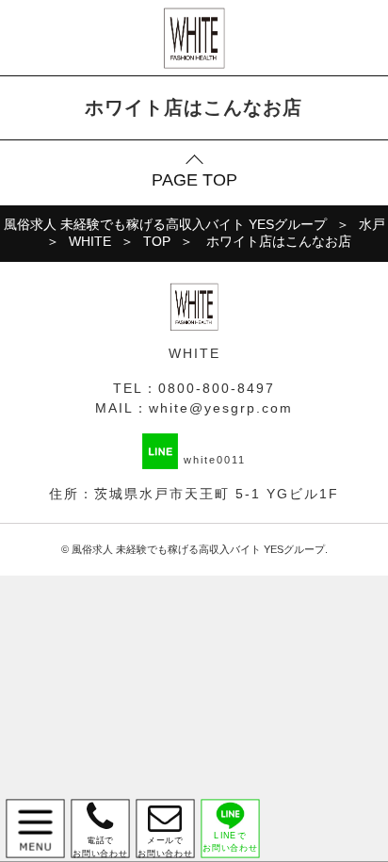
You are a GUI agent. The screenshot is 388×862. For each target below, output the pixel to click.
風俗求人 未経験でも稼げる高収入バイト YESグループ (198, 549)
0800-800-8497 (216, 388)
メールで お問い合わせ (165, 828)
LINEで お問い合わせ (230, 842)
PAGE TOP (194, 180)
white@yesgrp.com (221, 407)
